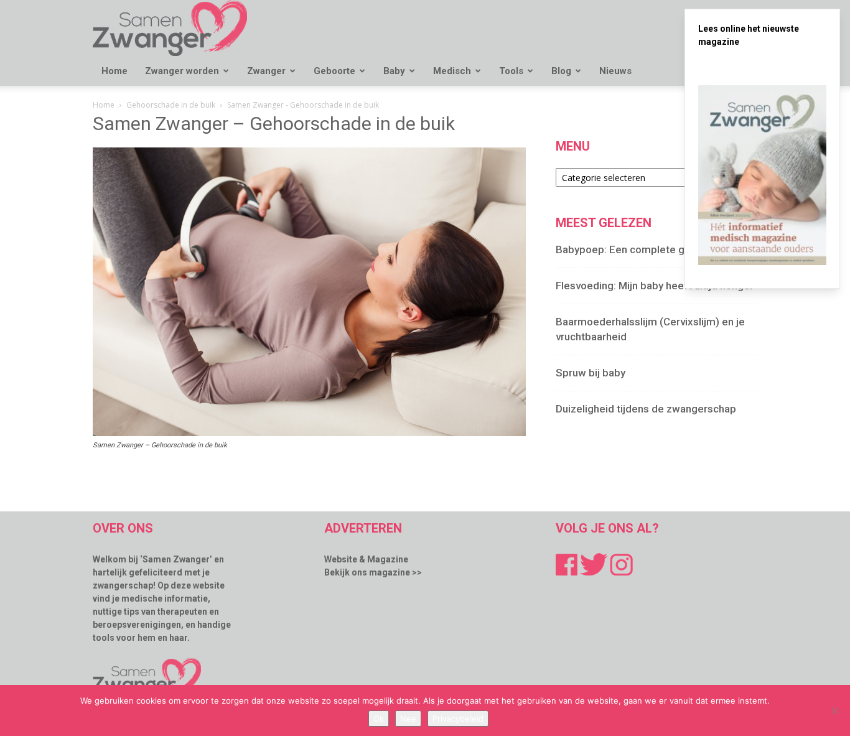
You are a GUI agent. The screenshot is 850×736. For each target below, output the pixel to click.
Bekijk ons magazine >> (373, 572)
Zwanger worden (182, 71)
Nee (408, 719)
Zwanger (266, 71)
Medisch (452, 71)
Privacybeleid (457, 719)
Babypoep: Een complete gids (627, 249)
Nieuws (615, 71)
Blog (561, 71)
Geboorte (334, 71)
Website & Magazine (366, 559)
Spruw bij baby (590, 372)
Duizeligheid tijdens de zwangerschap (646, 409)
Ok (378, 719)
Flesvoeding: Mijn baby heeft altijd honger (655, 285)
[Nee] (834, 710)
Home (114, 71)
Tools (511, 71)
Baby (394, 71)
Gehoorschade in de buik (170, 105)
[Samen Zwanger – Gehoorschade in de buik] (309, 433)
